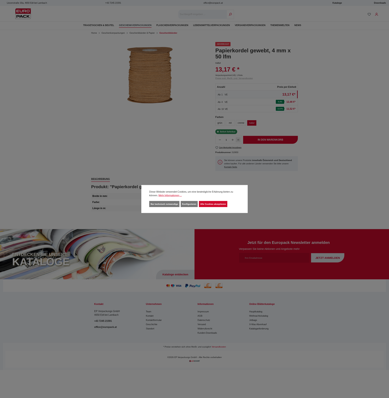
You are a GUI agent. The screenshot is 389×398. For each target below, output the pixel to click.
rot (230, 123)
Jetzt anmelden (327, 257)
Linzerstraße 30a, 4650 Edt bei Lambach (27, 3)
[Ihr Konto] (376, 14)
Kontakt (149, 315)
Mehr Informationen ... (170, 195)
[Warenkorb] (382, 13)
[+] (232, 139)
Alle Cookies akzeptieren (213, 204)
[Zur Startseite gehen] (23, 13)
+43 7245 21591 (113, 3)
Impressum (203, 311)
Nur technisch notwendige (164, 204)
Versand (202, 324)
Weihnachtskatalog (258, 315)
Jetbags (253, 320)
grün (219, 123)
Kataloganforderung (259, 328)
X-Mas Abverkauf (258, 324)
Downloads (380, 3)
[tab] (100, 179)
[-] (220, 139)
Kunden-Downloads (207, 333)
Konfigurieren (189, 204)
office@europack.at (213, 3)
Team (148, 311)
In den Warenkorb (270, 139)
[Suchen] (230, 14)
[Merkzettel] (369, 14)
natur (252, 123)
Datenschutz (204, 320)
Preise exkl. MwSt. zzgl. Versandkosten (234, 78)
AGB (200, 315)
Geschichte (151, 324)
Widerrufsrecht (205, 328)
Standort (150, 328)
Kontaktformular (154, 320)
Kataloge (337, 3)
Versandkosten (219, 347)
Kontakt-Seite (230, 167)
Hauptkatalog (255, 311)
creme (241, 123)
